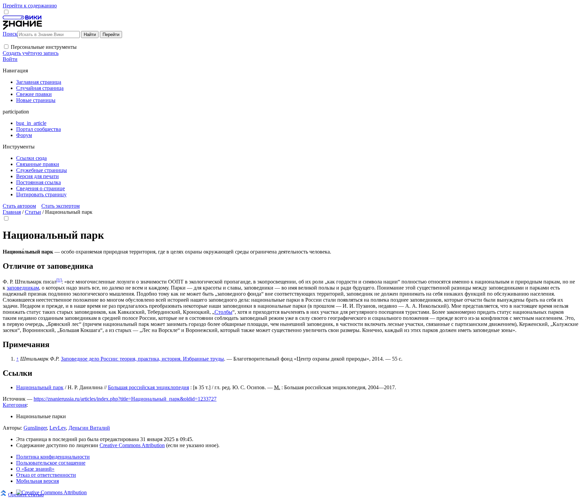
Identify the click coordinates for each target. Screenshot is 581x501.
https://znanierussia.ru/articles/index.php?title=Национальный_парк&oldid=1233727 (125, 399)
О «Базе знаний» (35, 469)
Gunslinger (35, 428)
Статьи (33, 212)
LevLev (57, 428)
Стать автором (19, 206)
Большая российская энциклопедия (148, 387)
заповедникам (23, 288)
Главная (12, 212)
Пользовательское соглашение (50, 463)
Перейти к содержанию (30, 5)
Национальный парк (40, 387)
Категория (15, 405)
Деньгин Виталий (89, 428)
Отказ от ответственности (46, 475)
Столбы (223, 312)
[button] (6, 46)
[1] (59, 279)
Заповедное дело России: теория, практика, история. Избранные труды (142, 359)
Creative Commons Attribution (132, 445)
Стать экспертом (60, 206)
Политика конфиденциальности (53, 457)
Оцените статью (26, 494)
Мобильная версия (37, 481)
